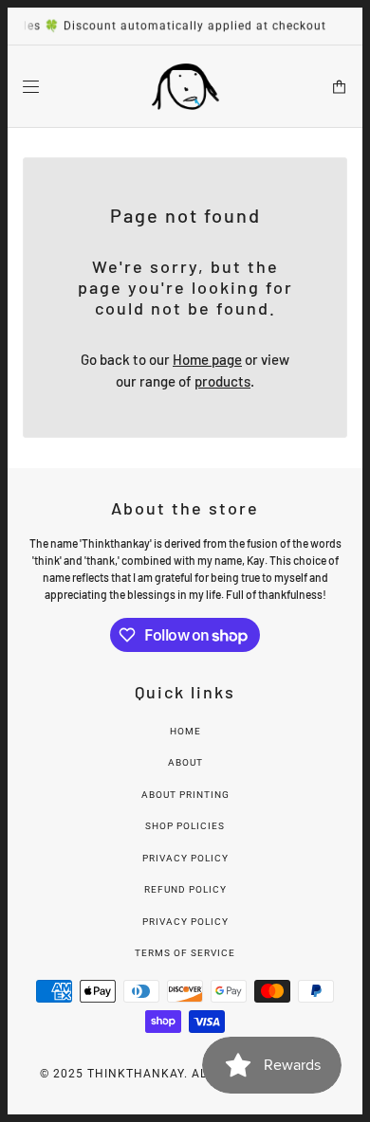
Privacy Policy (185, 858)
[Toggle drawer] (31, 86)
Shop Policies (185, 826)
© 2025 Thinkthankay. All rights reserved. (185, 1073)
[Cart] (339, 86)
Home (185, 731)
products (222, 380)
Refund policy (185, 889)
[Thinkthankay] (185, 87)
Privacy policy (185, 921)
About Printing (185, 794)
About (185, 762)
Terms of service (185, 953)
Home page (207, 359)
